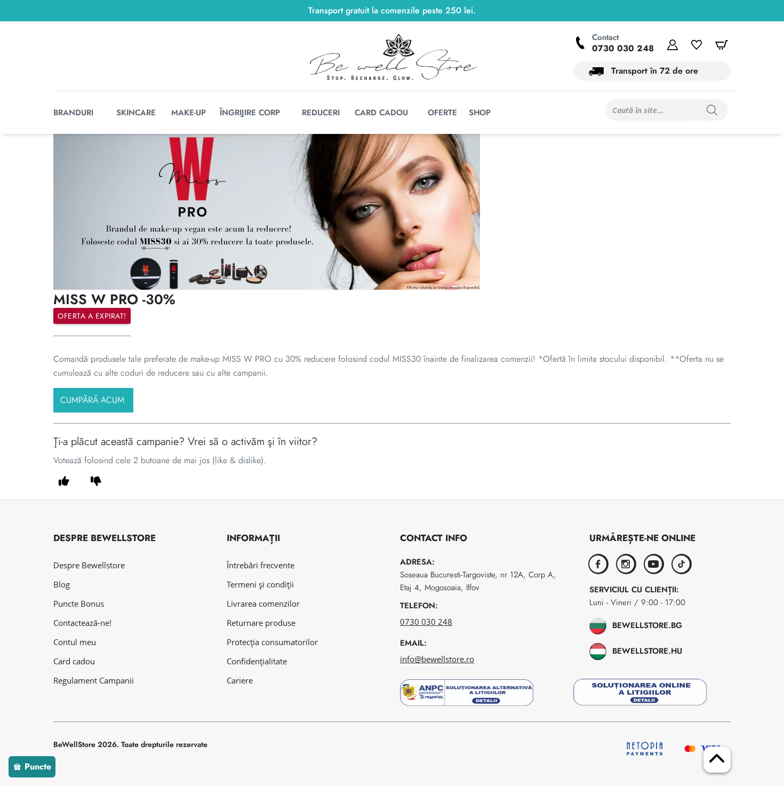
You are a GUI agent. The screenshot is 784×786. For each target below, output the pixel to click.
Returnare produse (261, 622)
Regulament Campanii (93, 680)
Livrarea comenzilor (263, 603)
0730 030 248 (623, 48)
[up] (64, 481)
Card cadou (74, 661)
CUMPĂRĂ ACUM (92, 400)
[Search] (712, 110)
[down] (96, 481)
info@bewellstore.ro (437, 659)
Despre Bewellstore (89, 565)
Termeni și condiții (260, 584)
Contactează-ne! (82, 622)
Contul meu (74, 642)
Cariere (240, 680)
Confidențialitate (257, 661)
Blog (61, 584)
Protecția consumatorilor (272, 642)
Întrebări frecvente (260, 565)
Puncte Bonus (78, 603)
